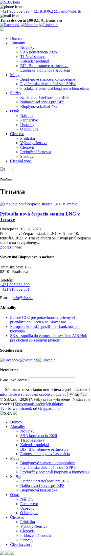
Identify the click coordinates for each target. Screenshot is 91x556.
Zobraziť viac (11, 247)
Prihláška (27, 138)
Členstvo (17, 134)
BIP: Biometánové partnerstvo (44, 66)
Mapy (14, 75)
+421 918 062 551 (45, 11)
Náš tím (26, 115)
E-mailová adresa (14, 380)
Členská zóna (21, 161)
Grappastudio (49, 408)
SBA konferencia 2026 (38, 52)
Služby (15, 93)
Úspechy (27, 124)
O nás (14, 111)
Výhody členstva (33, 143)
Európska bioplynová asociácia (45, 70)
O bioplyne (29, 129)
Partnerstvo (29, 120)
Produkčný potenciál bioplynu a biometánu (54, 88)
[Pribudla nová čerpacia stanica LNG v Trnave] (38, 204)
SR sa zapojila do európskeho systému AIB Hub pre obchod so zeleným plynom (48, 337)
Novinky (27, 47)
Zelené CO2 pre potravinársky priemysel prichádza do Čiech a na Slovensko (42, 319)
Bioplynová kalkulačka (38, 106)
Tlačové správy (32, 56)
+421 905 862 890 (15, 11)
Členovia (27, 147)
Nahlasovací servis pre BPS (42, 102)
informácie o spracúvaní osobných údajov (33, 394)
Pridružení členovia (35, 152)
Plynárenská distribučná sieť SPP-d (48, 84)
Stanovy (26, 156)
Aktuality (17, 43)
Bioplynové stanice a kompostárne (47, 79)
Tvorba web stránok (16, 408)
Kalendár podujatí (34, 61)
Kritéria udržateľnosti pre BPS (44, 97)
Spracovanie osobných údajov (39, 404)
